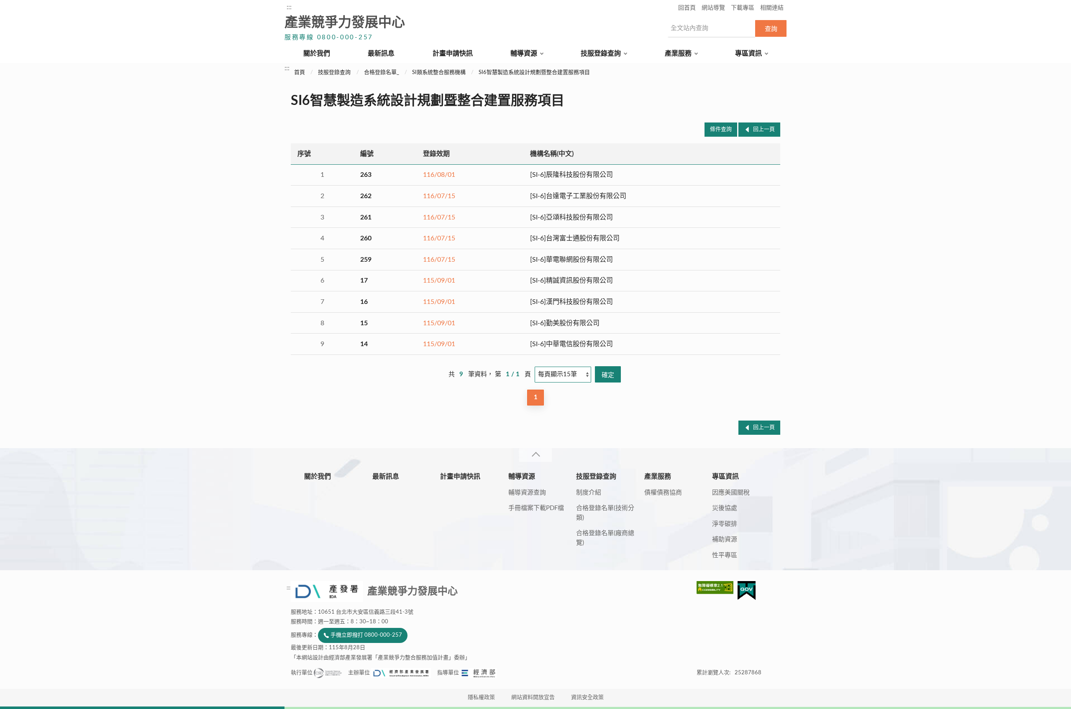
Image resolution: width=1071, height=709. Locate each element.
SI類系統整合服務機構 (439, 72)
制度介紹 (588, 493)
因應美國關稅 (731, 493)
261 (366, 217)
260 (366, 238)
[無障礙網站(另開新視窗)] (717, 587)
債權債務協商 (663, 493)
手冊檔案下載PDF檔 (536, 508)
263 (366, 174)
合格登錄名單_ (381, 72)
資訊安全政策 (587, 697)
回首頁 (687, 8)
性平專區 (724, 555)
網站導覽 (713, 8)
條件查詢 (721, 129)
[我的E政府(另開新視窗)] (747, 590)
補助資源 (724, 539)
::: (289, 7)
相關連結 (772, 8)
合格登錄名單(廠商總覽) (605, 538)
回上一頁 (764, 129)
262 (366, 196)
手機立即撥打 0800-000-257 (366, 635)
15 (364, 323)
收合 (535, 455)
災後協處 (724, 508)
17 (364, 280)
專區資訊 (748, 53)
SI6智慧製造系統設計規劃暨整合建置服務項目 (534, 72)
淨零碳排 (724, 524)
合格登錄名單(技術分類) (605, 513)
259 (366, 259)
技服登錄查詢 (601, 53)
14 (364, 344)
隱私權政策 (481, 697)
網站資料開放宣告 (533, 697)
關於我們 (316, 53)
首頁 (299, 72)
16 (364, 301)
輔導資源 (523, 53)
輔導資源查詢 (527, 493)
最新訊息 (381, 53)
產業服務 (678, 53)
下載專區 (742, 8)
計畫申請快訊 (453, 53)
